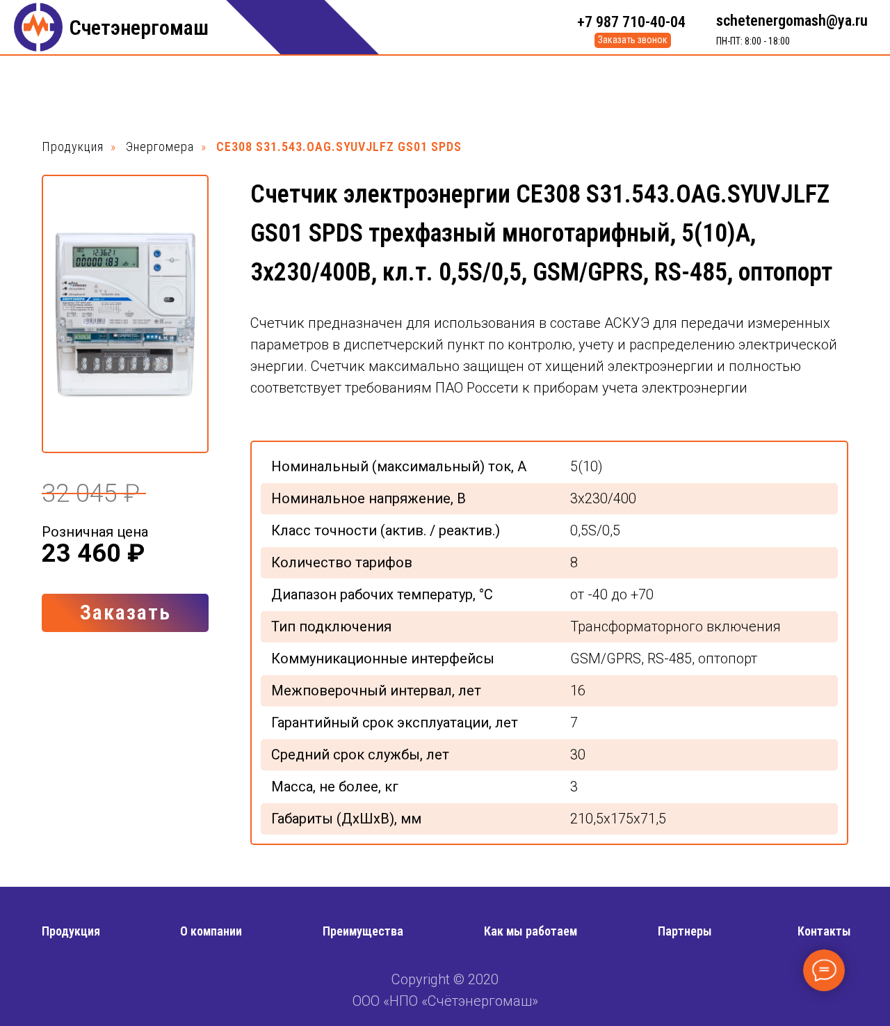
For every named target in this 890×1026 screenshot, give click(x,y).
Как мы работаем (530, 931)
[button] (632, 40)
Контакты (824, 931)
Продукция (73, 146)
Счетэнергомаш (139, 27)
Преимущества (363, 931)
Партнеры (685, 931)
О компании (211, 931)
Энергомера (160, 146)
